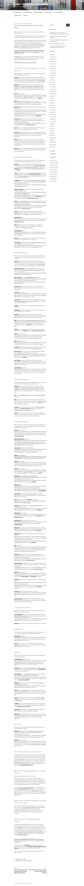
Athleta (16, 455)
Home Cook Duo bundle (35, 348)
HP (15, 395)
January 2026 (52, 56)
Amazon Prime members (24, 763)
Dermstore (16, 476)
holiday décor (38, 744)
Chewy (15, 690)
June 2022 (52, 128)
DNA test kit (28, 674)
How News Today (17, 12)
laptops (23, 86)
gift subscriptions (27, 678)
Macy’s (16, 101)
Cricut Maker (19, 700)
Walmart (25, 47)
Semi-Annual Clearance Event (32, 320)
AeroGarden (17, 668)
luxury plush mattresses (37, 168)
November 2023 (53, 89)
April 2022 (52, 132)
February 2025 (53, 63)
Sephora (16, 572)
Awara (15, 173)
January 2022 (52, 139)
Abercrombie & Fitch (19, 439)
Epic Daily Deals (41, 80)
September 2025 (53, 61)
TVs (41, 84)
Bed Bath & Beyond (19, 268)
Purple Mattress (18, 230)
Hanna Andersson (18, 614)
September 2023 (53, 93)
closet (39, 104)
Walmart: (16, 148)
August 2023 (52, 96)
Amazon (21, 47)
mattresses (25, 193)
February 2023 (53, 109)
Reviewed (17, 56)
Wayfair (16, 740)
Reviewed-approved (32, 493)
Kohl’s (15, 333)
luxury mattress (24, 201)
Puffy (15, 224)
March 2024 (52, 79)
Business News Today (27, 12)
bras (40, 579)
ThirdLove (16, 579)
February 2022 (53, 137)
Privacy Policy (16, 883)
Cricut (15, 697)
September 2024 (53, 73)
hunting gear (17, 663)
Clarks (15, 461)
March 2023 (52, 107)
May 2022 (52, 130)
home (34, 104)
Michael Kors (17, 107)
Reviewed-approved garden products (37, 668)
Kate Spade (17, 513)
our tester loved (35, 674)
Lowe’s (15, 643)
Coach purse (26, 96)
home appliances (39, 831)
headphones (17, 86)
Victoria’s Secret (18, 598)
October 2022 (52, 119)
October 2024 (52, 70)
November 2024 (53, 68)
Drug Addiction (53, 153)
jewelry (32, 505)
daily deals (16, 762)
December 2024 (53, 66)
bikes (21, 663)
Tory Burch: (17, 591)
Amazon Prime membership (27, 787)
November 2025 (53, 59)
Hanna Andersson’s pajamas (20, 616)
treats (25, 690)
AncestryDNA (17, 674)
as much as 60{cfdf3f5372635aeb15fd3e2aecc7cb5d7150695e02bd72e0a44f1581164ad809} (30, 457)
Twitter (34, 846)
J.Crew (15, 499)
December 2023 (53, 86)
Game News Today (48, 12)
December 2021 (53, 142)
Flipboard (16, 848)
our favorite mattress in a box (37, 242)
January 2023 (52, 112)
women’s (32, 442)
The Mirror (16, 703)
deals (22, 860)
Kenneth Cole (17, 520)
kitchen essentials (38, 270)
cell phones (37, 86)
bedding (25, 270)
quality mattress (24, 176)
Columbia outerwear (33, 663)
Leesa (15, 201)
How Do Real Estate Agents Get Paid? (57, 43)
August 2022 (52, 123)
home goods (24, 44)
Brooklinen (16, 180)
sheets (24, 196)
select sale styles (27, 502)
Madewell (16, 527)
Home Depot (17, 636)
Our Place (16, 347)
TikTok (43, 846)
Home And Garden (53, 174)
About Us (25, 15)
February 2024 (53, 82)
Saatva (16, 127)
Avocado (16, 164)
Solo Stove (16, 132)
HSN (15, 320)
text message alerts (34, 52)
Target (15, 139)
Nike (15, 545)
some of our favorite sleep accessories (37, 180)
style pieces (17, 46)
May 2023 (52, 103)
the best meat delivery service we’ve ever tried (27, 301)
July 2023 (52, 98)
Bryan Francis (28, 23)
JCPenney (16, 505)
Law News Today (53, 178)
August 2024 (52, 75)
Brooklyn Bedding (18, 189)
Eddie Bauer (17, 484)
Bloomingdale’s (18, 277)
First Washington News (31, 4)
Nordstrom (17, 118)
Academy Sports (18, 659)
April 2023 (52, 105)
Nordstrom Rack (18, 563)
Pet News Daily (53, 181)
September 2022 (53, 121)
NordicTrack (17, 709)
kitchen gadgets (33, 44)
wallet (31, 96)
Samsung (16, 407)
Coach (15, 93)
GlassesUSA (17, 493)
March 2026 (52, 54)
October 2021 (52, 146)
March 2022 (52, 135)
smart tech (40, 44)
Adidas (16, 430)
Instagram (39, 846)
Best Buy (30, 47)
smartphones (17, 410)
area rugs (43, 744)
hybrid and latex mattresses (30, 167)
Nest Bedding (17, 217)
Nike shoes (25, 663)
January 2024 (52, 84)
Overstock (16, 731)
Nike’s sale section (37, 548)
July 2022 (52, 126)
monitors (43, 395)
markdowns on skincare (27, 476)
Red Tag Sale (23, 395)
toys (35, 505)
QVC (15, 399)
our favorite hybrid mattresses (34, 173)
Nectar (15, 211)
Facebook (30, 846)
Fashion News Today (58, 12)
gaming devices (30, 86)
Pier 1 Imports (17, 351)
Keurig (15, 329)
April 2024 (52, 77)
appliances (23, 410)
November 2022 (53, 116)
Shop (25, 860)
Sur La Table (17, 360)
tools (21, 645)
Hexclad (16, 314)
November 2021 (53, 144)
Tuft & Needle (17, 242)
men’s (27, 442)
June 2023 (52, 100)
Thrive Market (17, 367)
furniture (31, 731)
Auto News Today (17, 15)
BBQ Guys (16, 682)
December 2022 (53, 114)
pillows (26, 227)
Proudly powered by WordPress (26, 883)
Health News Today (38, 12)
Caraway (16, 292)
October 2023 (52, 91)
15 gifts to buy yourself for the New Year (27, 62)
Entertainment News (54, 164)
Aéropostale (17, 448)
